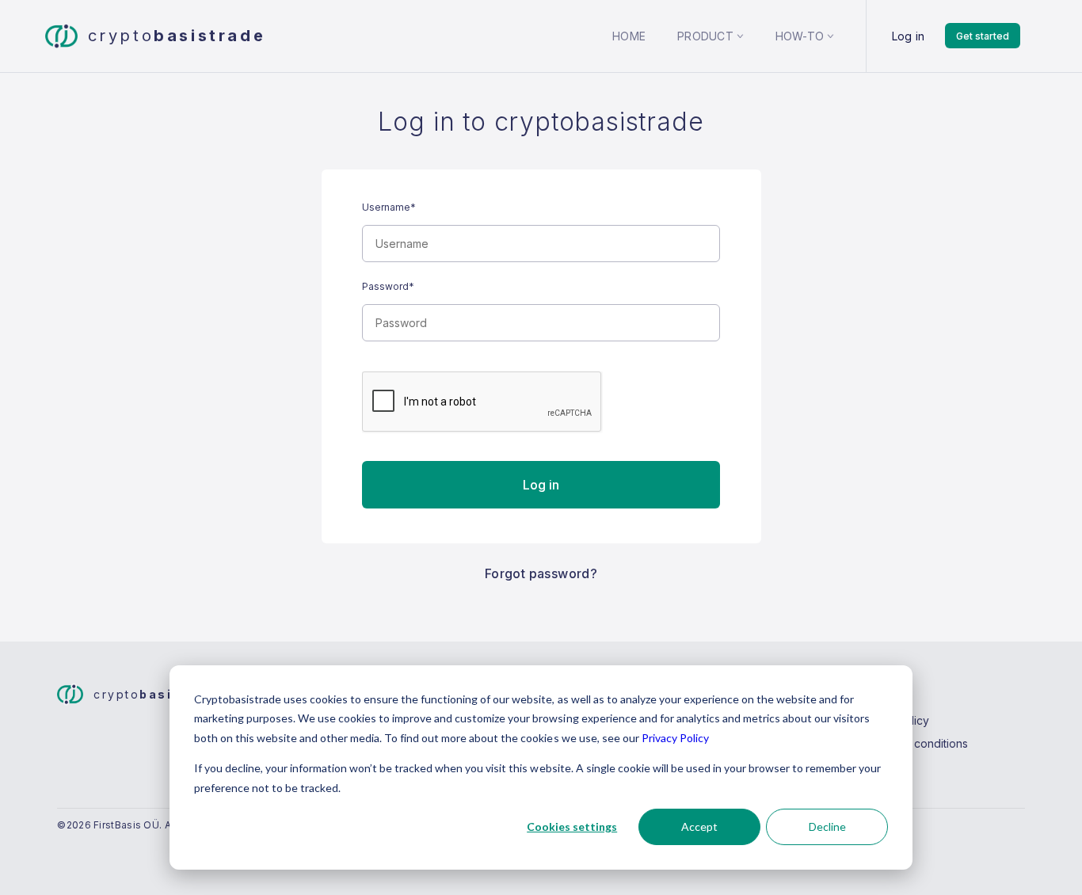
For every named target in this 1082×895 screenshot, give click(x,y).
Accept (699, 826)
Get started (982, 36)
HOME (629, 36)
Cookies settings (572, 826)
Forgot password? (541, 573)
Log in (908, 36)
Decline (827, 826)
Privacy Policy (675, 738)
